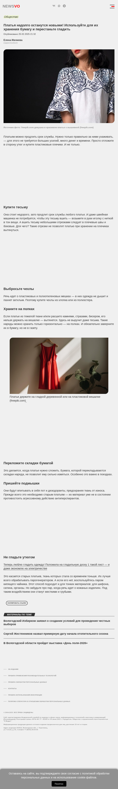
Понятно (59, 784)
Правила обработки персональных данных (27, 682)
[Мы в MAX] (59, 6)
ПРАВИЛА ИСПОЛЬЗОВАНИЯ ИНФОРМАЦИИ (25, 695)
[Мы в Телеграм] (64, 6)
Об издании (13, 669)
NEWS (11, 5)
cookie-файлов (86, 777)
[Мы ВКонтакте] (53, 6)
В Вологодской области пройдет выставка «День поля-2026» (46, 643)
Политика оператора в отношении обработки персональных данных (39, 701)
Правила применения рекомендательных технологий (32, 676)
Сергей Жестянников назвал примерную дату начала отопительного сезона (56, 633)
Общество (11, 16)
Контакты (12, 688)
